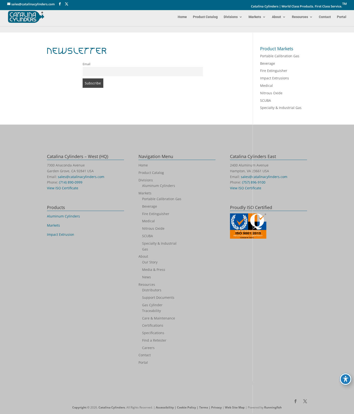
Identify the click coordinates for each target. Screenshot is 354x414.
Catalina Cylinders (111, 407)
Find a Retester (154, 340)
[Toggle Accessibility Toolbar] (345, 379)
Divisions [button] (231, 17)
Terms (203, 407)
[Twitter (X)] (66, 4)
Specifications (153, 333)
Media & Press (153, 269)
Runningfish (273, 407)
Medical (266, 85)
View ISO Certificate (62, 188)
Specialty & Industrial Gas (281, 107)
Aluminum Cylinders (63, 216)
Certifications (152, 325)
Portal (341, 17)
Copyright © (81, 407)
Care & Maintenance (158, 318)
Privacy (216, 407)
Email (86, 64)
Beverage (267, 63)
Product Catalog (205, 17)
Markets (255, 17)
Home (182, 17)
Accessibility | (166, 407)
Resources (300, 17)
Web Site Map (235, 407)
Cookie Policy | (188, 407)
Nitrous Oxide (271, 93)
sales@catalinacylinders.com (81, 176)
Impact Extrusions (274, 78)
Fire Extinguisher (273, 70)
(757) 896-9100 (253, 182)
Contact (325, 17)
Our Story (149, 262)
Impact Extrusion (60, 234)
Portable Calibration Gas (279, 56)
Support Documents (158, 297)
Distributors (151, 290)
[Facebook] (59, 4)
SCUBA (265, 100)
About (276, 17)
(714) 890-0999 (70, 182)
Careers (148, 347)
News (146, 277)
